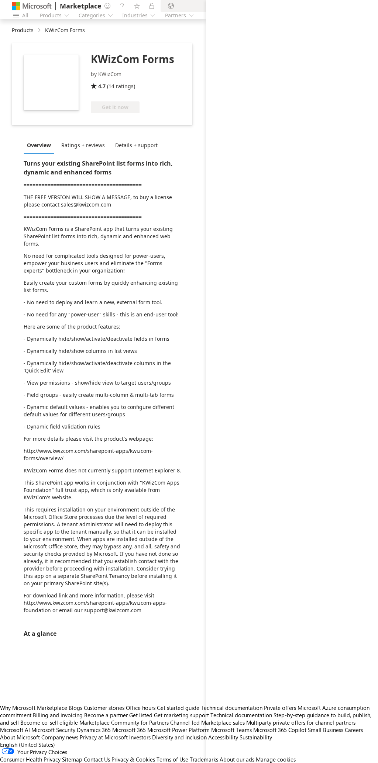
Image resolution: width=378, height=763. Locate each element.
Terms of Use (172, 759)
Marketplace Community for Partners (124, 722)
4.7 (102, 86)
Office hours (140, 707)
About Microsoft (20, 737)
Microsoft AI (15, 729)
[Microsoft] (32, 6)
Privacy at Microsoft (104, 737)
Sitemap (72, 759)
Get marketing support (181, 715)
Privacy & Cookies (133, 759)
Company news (59, 737)
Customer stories (104, 707)
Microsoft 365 (129, 729)
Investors (140, 737)
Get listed (140, 715)
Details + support (136, 145)
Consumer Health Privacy (30, 759)
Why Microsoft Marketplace (33, 707)
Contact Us (97, 759)
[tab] (41, 145)
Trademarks (204, 759)
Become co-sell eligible (49, 722)
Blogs (75, 707)
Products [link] (23, 30)
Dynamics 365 (94, 729)
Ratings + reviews (83, 145)
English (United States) (27, 744)
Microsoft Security (53, 729)
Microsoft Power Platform (178, 729)
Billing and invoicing (58, 715)
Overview (39, 145)
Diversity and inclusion (179, 737)
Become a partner (106, 715)
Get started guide (178, 707)
